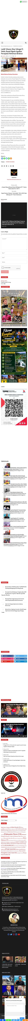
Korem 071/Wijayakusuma (19, 838)
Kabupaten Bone (18, 832)
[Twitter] (6, 158)
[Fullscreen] (25, 716)
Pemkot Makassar (23, 845)
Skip (18, 1018)
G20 (12, 830)
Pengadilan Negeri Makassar (6, 847)
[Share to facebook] (2, 166)
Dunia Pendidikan (6, 830)
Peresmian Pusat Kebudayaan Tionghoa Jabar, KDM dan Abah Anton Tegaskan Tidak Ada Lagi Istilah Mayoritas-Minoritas (13, 593)
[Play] (2, 716)
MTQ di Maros (16, 845)
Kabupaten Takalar (10, 836)
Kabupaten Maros (13, 834)
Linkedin (22, 658)
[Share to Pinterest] (11, 166)
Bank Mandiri (16, 827)
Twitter (22, 656)
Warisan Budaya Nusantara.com (6, 46)
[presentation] (1, 215)
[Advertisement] (14, 14)
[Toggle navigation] (26, 43)
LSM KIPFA (9, 845)
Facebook (8, 656)
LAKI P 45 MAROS (21, 842)
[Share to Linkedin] (6, 166)
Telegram (22, 661)
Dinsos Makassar (12, 829)
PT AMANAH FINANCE (9, 850)
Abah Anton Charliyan (6, 827)
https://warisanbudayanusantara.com (14, 179)
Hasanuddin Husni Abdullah (19, 830)
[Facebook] (2, 158)
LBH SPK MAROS (17, 843)
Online (4, 280)
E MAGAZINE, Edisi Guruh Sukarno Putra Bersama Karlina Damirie (7, 966)
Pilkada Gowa (20, 847)
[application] (14, 710)
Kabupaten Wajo (18, 836)
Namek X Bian (3, 868)
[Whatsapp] (4, 158)
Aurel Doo (4, 56)
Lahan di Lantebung (11, 842)
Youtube (8, 661)
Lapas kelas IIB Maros (7, 843)
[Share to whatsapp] (9, 166)
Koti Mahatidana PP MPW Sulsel (13, 840)
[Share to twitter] (4, 166)
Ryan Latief (22, 851)
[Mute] (23, 716)
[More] (11, 158)
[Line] (9, 158)
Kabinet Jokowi (11, 832)
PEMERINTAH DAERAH (17, 46)
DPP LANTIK (19, 829)
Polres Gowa (19, 849)
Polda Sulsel (10, 849)
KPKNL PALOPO (21, 840)
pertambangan (14, 847)
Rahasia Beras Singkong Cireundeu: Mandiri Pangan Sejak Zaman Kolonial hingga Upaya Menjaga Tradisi (13, 611)
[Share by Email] (13, 166)
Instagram (8, 658)
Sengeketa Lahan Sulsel (9, 853)
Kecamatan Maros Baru (9, 838)
